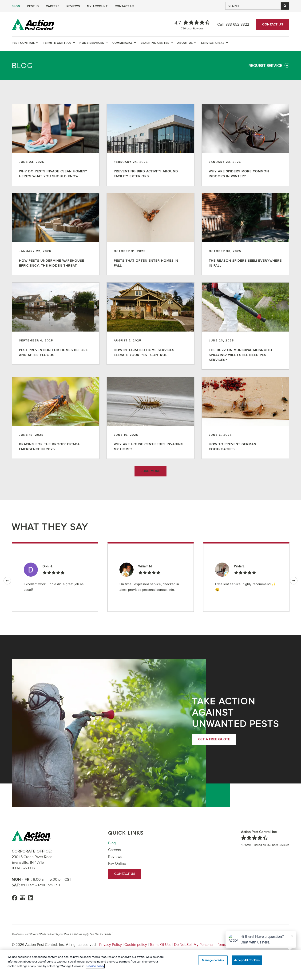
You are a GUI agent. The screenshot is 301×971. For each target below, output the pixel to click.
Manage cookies (213, 960)
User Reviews (192, 28)
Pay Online (117, 863)
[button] (150, 471)
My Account (97, 6)
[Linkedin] (30, 898)
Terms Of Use (160, 944)
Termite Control (57, 43)
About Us (185, 43)
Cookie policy (135, 944)
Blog (16, 6)
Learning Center (155, 43)
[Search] (285, 6)
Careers (52, 6)
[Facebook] (14, 898)
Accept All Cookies (247, 960)
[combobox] (253, 6)
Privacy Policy (110, 944)
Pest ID (33, 6)
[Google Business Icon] (22, 898)
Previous (7, 580)
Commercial (122, 43)
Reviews (73, 6)
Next (293, 580)
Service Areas (213, 43)
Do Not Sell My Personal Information (203, 944)
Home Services (91, 43)
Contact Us (124, 6)
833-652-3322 (237, 24)
